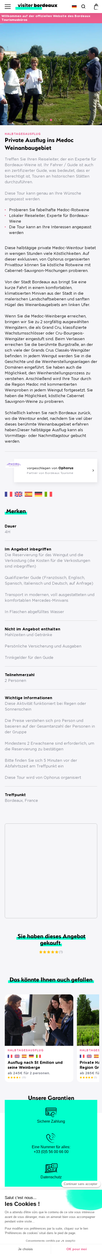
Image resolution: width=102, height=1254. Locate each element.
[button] (41, 120)
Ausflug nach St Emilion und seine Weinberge (35, 1065)
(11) (24, 1077)
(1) (61, 952)
